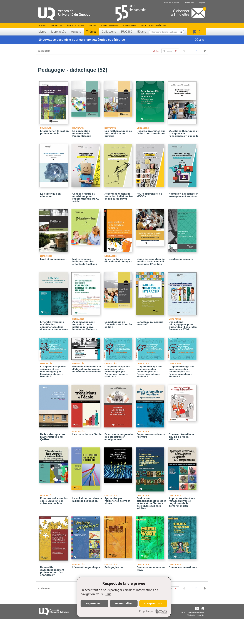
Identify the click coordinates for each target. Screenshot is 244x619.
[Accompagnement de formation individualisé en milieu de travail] (118, 163)
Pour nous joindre (171, 3)
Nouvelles (56, 25)
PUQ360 (126, 31)
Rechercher (182, 32)
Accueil (43, 25)
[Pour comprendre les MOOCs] (151, 163)
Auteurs (76, 31)
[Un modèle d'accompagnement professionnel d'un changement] (54, 537)
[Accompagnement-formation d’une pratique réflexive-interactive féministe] (86, 292)
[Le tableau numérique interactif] (151, 292)
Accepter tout (153, 603)
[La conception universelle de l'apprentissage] (86, 97)
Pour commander (109, 25)
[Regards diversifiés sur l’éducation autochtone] (151, 100)
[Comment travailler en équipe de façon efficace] (183, 401)
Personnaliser (123, 603)
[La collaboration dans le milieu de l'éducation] (86, 467)
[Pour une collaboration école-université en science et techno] (54, 463)
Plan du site (189, 3)
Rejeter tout (94, 603)
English (202, 3)
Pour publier (129, 25)
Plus (108, 594)
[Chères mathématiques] (183, 536)
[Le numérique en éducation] (54, 163)
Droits (92, 25)
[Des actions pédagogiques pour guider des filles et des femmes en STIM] (183, 292)
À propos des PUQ (76, 25)
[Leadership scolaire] (183, 229)
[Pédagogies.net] (118, 536)
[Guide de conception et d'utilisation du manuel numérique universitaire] (86, 347)
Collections (109, 31)
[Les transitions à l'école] (86, 404)
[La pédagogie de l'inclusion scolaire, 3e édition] (118, 288)
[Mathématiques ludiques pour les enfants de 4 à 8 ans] (86, 225)
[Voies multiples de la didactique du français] (118, 229)
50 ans (141, 31)
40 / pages (167, 51)
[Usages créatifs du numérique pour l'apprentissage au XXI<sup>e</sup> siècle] (86, 163)
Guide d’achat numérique (153, 25)
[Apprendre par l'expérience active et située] (118, 463)
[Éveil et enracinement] (54, 229)
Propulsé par (147, 611)
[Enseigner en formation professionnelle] (54, 101)
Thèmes (91, 31)
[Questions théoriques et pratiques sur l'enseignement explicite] (183, 101)
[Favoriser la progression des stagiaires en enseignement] (118, 404)
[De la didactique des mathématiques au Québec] (54, 404)
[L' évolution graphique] (86, 536)
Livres (42, 31)
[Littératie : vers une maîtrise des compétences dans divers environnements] (54, 292)
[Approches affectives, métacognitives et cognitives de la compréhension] (183, 467)
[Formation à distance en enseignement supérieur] (183, 163)
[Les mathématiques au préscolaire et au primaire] (118, 97)
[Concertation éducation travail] (151, 536)
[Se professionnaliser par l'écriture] (151, 404)
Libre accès (58, 31)
